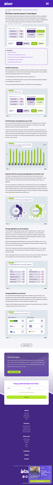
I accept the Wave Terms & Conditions (27, 392)
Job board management (26, 430)
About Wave (26, 413)
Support (26, 419)
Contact (26, 458)
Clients (26, 454)
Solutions (26, 450)
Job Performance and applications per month (16, 55)
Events (26, 444)
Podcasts (26, 443)
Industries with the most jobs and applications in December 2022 (20, 57)
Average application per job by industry (15, 59)
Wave (6, 9)
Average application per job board (14, 62)
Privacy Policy (16, 466)
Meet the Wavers (26, 415)
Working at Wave (26, 417)
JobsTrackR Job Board (26, 432)
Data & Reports (26, 441)
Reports (9, 9)
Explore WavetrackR (14, 372)
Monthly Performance (11, 52)
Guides (26, 446)
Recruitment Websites (26, 426)
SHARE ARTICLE (26, 345)
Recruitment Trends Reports (17, 9)
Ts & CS (21, 466)
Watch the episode (40, 481)
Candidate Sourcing (26, 428)
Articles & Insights (26, 439)
